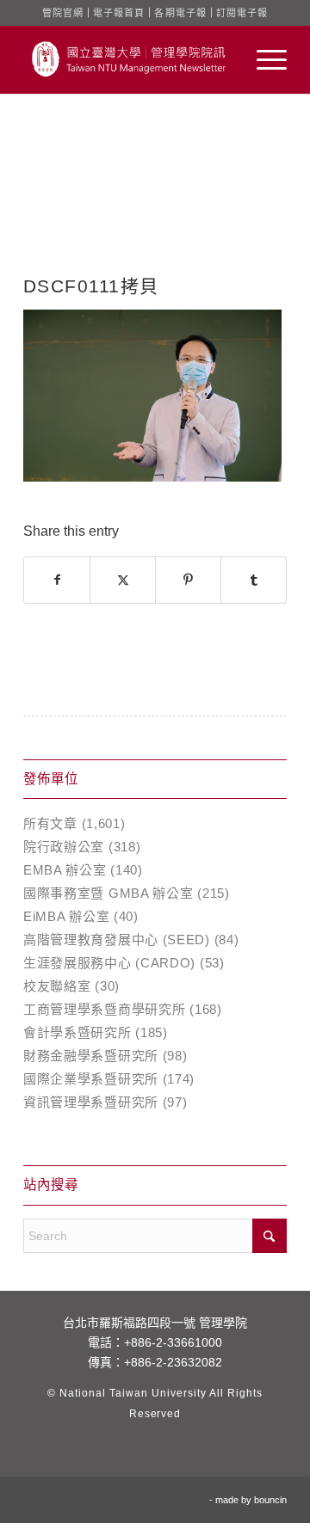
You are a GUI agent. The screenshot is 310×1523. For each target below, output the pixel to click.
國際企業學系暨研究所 (90, 1079)
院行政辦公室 (63, 846)
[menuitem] (263, 59)
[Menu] (263, 59)
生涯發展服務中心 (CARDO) (109, 962)
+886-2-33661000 (173, 1342)
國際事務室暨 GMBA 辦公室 (108, 893)
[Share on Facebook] (57, 580)
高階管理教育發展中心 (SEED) (116, 939)
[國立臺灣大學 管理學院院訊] (128, 59)
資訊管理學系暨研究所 (90, 1102)
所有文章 (50, 823)
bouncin (270, 1500)
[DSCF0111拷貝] (155, 202)
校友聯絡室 (57, 986)
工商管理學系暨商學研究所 (104, 1009)
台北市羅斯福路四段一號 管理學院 (155, 1323)
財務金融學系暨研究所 (90, 1055)
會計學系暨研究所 (77, 1032)
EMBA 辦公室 (65, 870)
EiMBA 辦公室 (66, 916)
